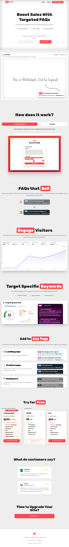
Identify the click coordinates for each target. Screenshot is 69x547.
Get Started (33, 516)
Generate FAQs (44, 41)
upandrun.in (27, 471)
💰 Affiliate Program (34, 537)
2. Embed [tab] (52, 124)
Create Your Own (57, 2)
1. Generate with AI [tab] (20, 124)
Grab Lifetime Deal (12, 440)
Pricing (43, 2)
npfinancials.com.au (29, 485)
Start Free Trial (35, 440)
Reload (56, 54)
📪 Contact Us (43, 537)
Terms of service (31, 540)
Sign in (48, 2)
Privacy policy (39, 540)
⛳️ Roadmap (26, 537)
